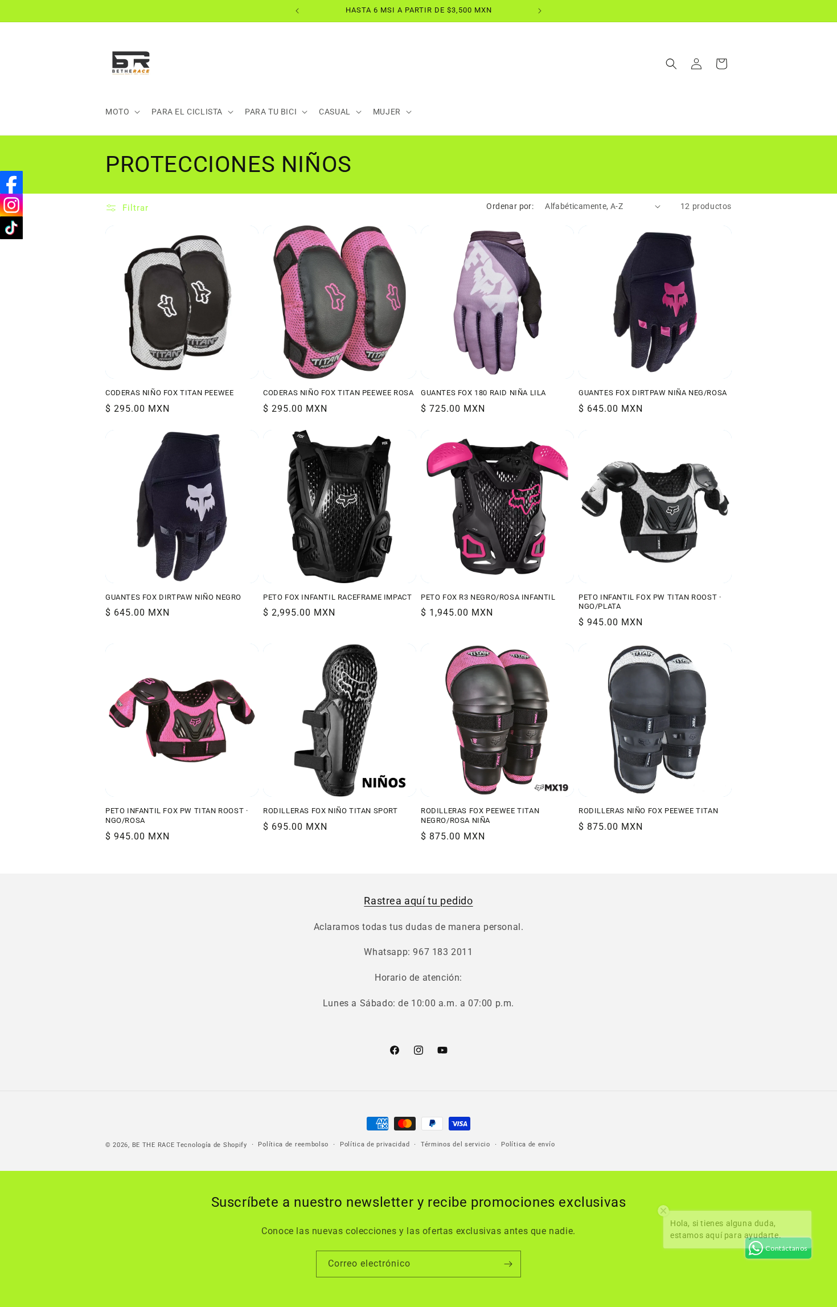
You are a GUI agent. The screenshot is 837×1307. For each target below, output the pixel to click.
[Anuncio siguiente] (539, 11)
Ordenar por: (510, 206)
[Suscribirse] (507, 1264)
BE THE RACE (153, 1145)
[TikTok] (11, 227)
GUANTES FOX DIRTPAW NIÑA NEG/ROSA (652, 392)
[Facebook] (11, 182)
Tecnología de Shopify (212, 1145)
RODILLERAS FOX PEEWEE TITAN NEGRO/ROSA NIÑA (480, 815)
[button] (122, 112)
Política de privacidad (374, 1144)
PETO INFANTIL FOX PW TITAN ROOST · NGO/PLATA (649, 602)
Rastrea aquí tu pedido (418, 901)
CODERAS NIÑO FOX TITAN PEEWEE (169, 392)
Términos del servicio (455, 1144)
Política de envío (528, 1144)
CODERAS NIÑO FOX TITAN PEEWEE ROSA (338, 392)
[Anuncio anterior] (297, 11)
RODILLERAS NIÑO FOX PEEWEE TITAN (648, 810)
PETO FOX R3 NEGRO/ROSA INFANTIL (488, 597)
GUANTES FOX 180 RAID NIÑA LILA (483, 392)
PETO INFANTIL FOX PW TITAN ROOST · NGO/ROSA (176, 815)
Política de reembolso (293, 1144)
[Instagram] (11, 205)
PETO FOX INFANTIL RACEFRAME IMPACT (337, 597)
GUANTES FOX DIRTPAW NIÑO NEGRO (173, 597)
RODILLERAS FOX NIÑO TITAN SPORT (330, 810)
